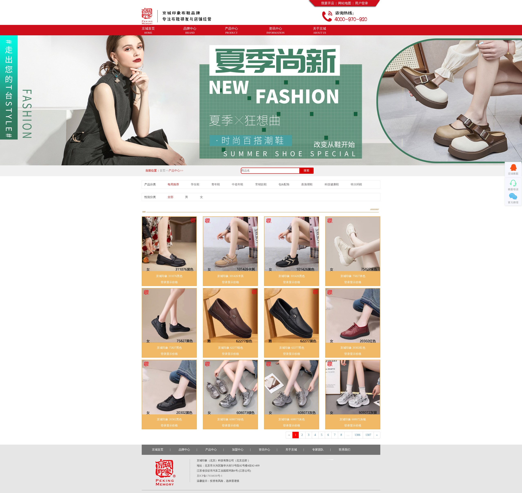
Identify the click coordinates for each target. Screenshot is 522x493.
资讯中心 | (268, 449)
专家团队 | (321, 449)
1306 (357, 434)
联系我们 (345, 449)
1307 (368, 434)
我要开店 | (328, 3)
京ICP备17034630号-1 (209, 475)
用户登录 (360, 3)
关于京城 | (294, 449)
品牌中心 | (188, 449)
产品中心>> (176, 170)
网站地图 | (344, 3)
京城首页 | (161, 449)
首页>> (164, 170)
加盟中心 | (241, 449)
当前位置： (152, 170)
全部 (170, 197)
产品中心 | (214, 449)
